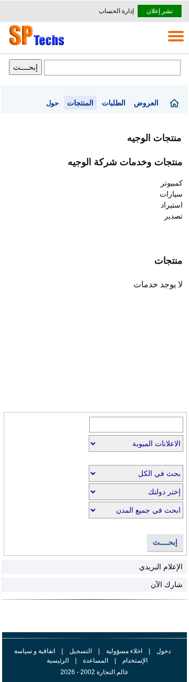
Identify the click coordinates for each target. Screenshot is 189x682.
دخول (163, 651)
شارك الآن (167, 584)
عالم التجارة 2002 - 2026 (94, 672)
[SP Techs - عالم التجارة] (35, 45)
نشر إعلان (159, 11)
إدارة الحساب (116, 11)
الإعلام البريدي (161, 566)
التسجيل (80, 651)
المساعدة (95, 660)
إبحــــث (165, 542)
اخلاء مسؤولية (124, 651)
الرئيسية (58, 660)
